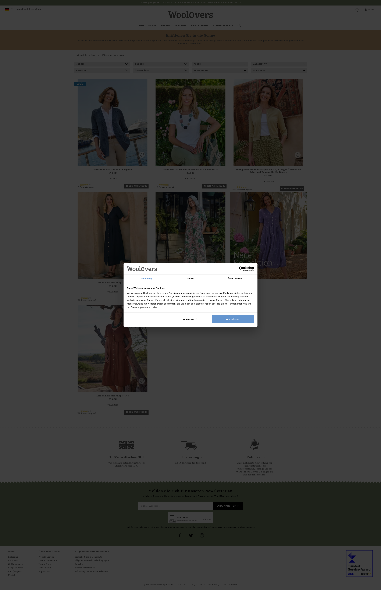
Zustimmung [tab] (146, 278)
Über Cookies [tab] (235, 278)
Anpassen (188, 319)
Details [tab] (190, 278)
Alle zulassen (233, 319)
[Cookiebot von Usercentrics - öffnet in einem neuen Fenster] (241, 269)
